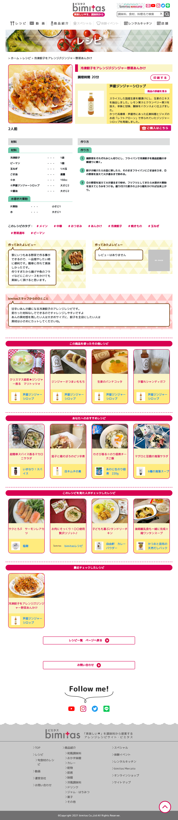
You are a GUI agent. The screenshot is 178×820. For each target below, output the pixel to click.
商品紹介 (70, 748)
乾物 (70, 768)
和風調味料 (74, 753)
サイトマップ (122, 782)
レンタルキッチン (125, 761)
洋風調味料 (74, 782)
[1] (167, 14)
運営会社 (40, 778)
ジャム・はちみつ (78, 792)
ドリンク (72, 787)
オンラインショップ (126, 775)
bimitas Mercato (124, 768)
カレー (71, 763)
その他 (71, 802)
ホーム (15, 58)
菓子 (70, 797)
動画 (38, 771)
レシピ (26, 58)
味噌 (70, 777)
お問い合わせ (43, 785)
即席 (70, 773)
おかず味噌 (74, 758)
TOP (37, 748)
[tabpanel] (123, 107)
